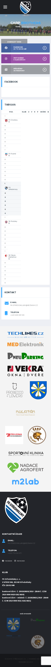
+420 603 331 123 (17, 315)
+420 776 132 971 (15, 553)
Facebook (8, 561)
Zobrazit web (14, 42)
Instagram (21, 561)
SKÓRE (43, 112)
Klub (24, 112)
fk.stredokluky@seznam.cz (24, 305)
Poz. (11, 112)
